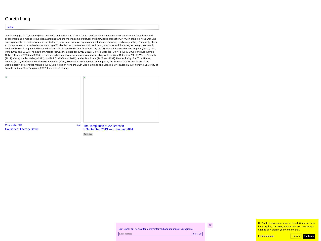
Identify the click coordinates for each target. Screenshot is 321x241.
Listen (10, 27)
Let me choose (266, 236)
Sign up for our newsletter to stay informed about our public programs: (155, 229)
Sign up (197, 234)
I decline (296, 236)
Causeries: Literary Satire (22, 129)
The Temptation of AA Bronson (103, 126)
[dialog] (287, 230)
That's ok (309, 236)
